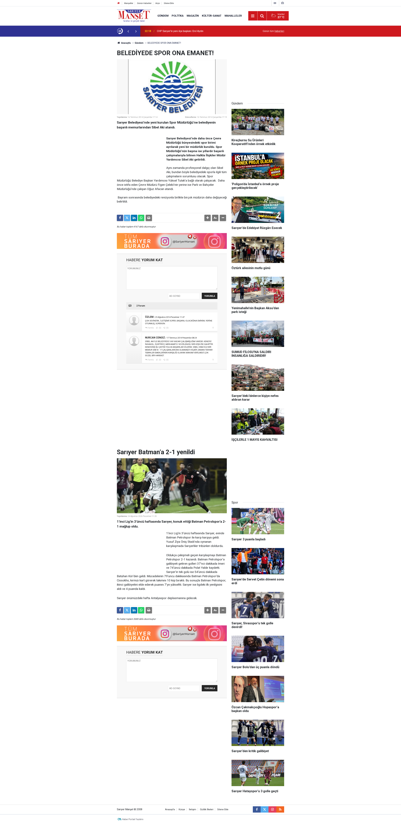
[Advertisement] (91, 84)
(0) (159, 328)
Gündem (163, 15)
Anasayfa (126, 43)
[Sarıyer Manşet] (134, 15)
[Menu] (253, 16)
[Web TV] (275, 3)
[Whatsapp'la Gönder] (141, 218)
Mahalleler (233, 15)
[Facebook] (120, 218)
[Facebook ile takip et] (257, 809)
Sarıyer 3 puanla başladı (170, 31)
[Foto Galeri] (282, 3)
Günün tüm (273, 31)
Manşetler (128, 3)
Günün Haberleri (144, 3)
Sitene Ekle (169, 3)
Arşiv (157, 3)
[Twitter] (127, 218)
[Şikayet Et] (213, 328)
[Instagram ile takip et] (272, 809)
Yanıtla (151, 328)
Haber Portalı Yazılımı (132, 819)
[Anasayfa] (118, 3)
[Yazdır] (149, 218)
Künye (182, 809)
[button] (207, 218)
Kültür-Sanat (211, 15)
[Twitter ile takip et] (264, 809)
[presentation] (128, 31)
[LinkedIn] (134, 218)
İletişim (192, 809)
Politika (178, 15)
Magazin (193, 15)
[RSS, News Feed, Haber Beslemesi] (280, 809)
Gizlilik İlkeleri (206, 809)
